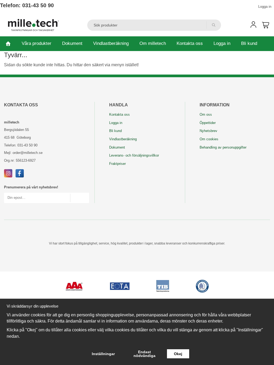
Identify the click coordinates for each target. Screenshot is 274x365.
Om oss (206, 114)
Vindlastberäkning (111, 43)
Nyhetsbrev (208, 131)
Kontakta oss (190, 43)
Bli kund (249, 43)
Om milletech (152, 43)
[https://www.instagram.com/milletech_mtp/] (8, 173)
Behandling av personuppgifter (223, 147)
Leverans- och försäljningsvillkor (134, 155)
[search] (213, 25)
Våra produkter (36, 43)
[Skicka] (79, 198)
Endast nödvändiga (144, 354)
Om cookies (209, 139)
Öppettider (208, 123)
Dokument (72, 43)
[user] (253, 26)
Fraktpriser (117, 164)
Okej (178, 354)
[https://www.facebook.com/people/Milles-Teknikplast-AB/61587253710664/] (20, 173)
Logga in (264, 7)
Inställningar (103, 354)
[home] (8, 43)
